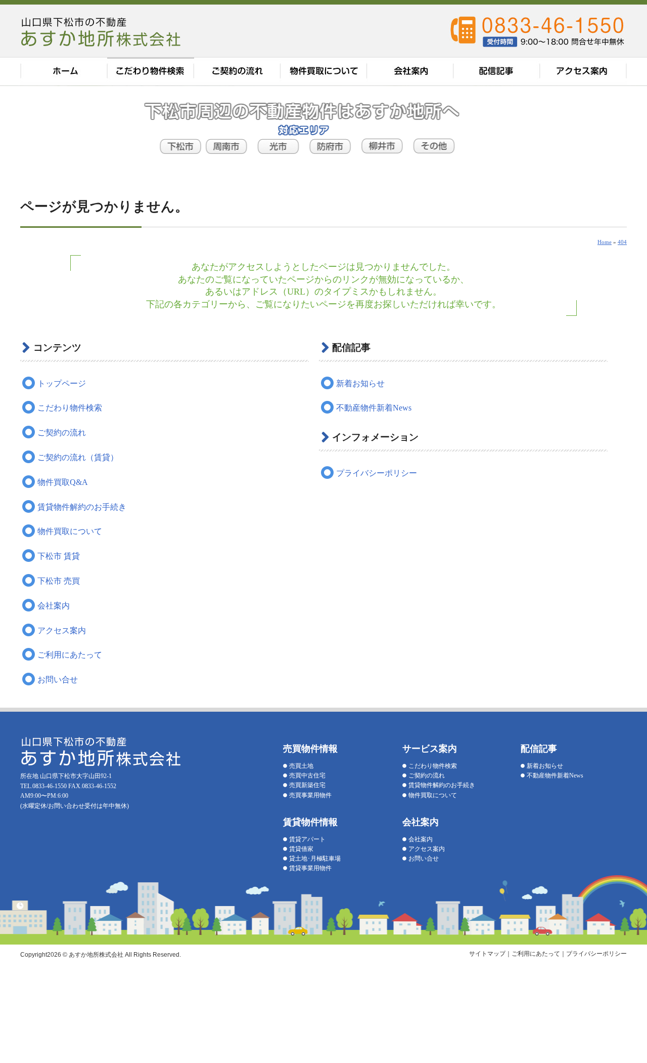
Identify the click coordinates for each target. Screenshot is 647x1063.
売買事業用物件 (310, 795)
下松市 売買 (58, 581)
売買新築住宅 (307, 785)
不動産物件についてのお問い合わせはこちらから (623, 273)
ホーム (63, 71)
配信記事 (497, 71)
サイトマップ (487, 953)
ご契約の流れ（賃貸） (77, 457)
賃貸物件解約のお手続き (81, 507)
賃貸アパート (307, 839)
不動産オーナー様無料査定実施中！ (623, 136)
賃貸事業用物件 (310, 868)
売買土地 (301, 765)
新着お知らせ (360, 383)
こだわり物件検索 (150, 71)
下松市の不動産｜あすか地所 (102, 31)
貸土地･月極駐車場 (315, 858)
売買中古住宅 (307, 775)
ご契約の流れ (237, 71)
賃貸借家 (301, 848)
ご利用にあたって (69, 654)
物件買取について (324, 71)
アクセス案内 (583, 71)
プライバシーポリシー (376, 473)
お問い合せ (57, 679)
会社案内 (411, 71)
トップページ (61, 383)
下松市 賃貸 (58, 556)
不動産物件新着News (373, 407)
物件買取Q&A (62, 482)
